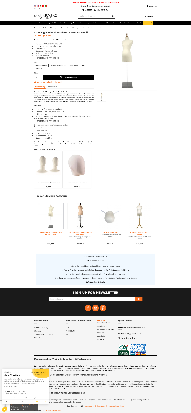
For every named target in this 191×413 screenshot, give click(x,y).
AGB (67, 328)
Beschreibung (40, 87)
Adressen (100, 333)
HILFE (68, 334)
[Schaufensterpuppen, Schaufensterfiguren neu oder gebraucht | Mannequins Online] (45, 16)
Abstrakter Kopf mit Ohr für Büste (77, 182)
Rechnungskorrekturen (105, 329)
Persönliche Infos (103, 323)
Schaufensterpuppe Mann (68, 23)
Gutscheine (101, 336)
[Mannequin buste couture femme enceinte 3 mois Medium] (50, 216)
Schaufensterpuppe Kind (88, 23)
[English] (35, 6)
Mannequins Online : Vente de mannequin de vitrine (104, 406)
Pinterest (103, 308)
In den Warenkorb (70, 77)
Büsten (101, 23)
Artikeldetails (51, 87)
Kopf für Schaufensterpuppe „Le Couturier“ (48, 182)
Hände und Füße (125, 23)
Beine (115, 23)
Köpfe (108, 23)
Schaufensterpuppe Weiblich (48, 23)
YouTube (95, 308)
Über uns (37, 331)
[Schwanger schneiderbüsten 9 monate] (139, 216)
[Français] (38, 6)
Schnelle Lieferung (41, 328)
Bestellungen (102, 326)
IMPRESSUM (70, 331)
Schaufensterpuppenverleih (44, 334)
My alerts (100, 339)
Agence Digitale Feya (53, 410)
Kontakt (37, 8)
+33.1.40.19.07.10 (102, 10)
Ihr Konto (102, 320)
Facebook (88, 308)
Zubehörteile (137, 23)
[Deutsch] (40, 6)
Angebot (88, 10)
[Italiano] (46, 6)
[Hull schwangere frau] (109, 216)
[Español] (43, 6)
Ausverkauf (148, 23)
